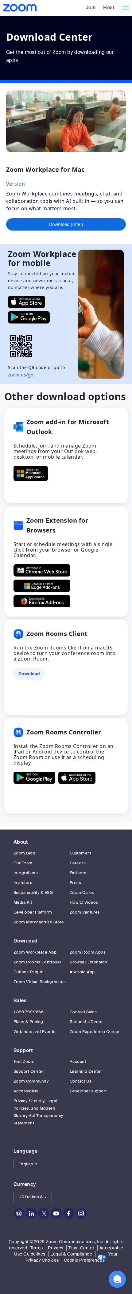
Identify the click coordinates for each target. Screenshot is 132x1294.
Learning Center (86, 1071)
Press (75, 882)
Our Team (23, 863)
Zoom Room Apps (88, 952)
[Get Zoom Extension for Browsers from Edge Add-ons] (42, 586)
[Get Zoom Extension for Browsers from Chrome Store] (42, 570)
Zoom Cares (82, 892)
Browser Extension (88, 962)
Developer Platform (33, 912)
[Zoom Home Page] (19, 7)
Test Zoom (24, 1061)
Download (26, 941)
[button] (28, 1164)
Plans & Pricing (28, 1021)
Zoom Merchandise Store (39, 922)
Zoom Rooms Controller (37, 962)
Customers (80, 853)
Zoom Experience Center (95, 1031)
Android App (82, 972)
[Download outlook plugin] (31, 473)
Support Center (29, 1071)
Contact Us (81, 1081)
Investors (23, 882)
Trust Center (81, 1248)
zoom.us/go (20, 375)
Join (91, 7)
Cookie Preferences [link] (84, 1260)
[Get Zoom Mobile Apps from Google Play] (29, 317)
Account (78, 1061)
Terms (36, 1248)
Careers (78, 863)
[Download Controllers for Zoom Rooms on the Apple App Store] (76, 778)
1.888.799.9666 (29, 1012)
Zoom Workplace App (35, 952)
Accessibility (26, 1091)
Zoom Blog (24, 853)
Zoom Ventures (85, 912)
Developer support (88, 1091)
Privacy (55, 1248)
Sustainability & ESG (33, 892)
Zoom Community (31, 1081)
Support (23, 1050)
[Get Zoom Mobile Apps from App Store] (26, 302)
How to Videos (84, 902)
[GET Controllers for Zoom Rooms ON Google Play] (34, 778)
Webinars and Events (35, 1031)
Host (109, 7)
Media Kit (23, 902)
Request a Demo (86, 1021)
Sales (20, 1000)
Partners (78, 872)
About (21, 842)
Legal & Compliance (71, 1254)
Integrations (26, 872)
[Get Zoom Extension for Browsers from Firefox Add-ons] (42, 601)
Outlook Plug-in (29, 972)
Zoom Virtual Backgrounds (40, 981)
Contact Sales (83, 1012)
